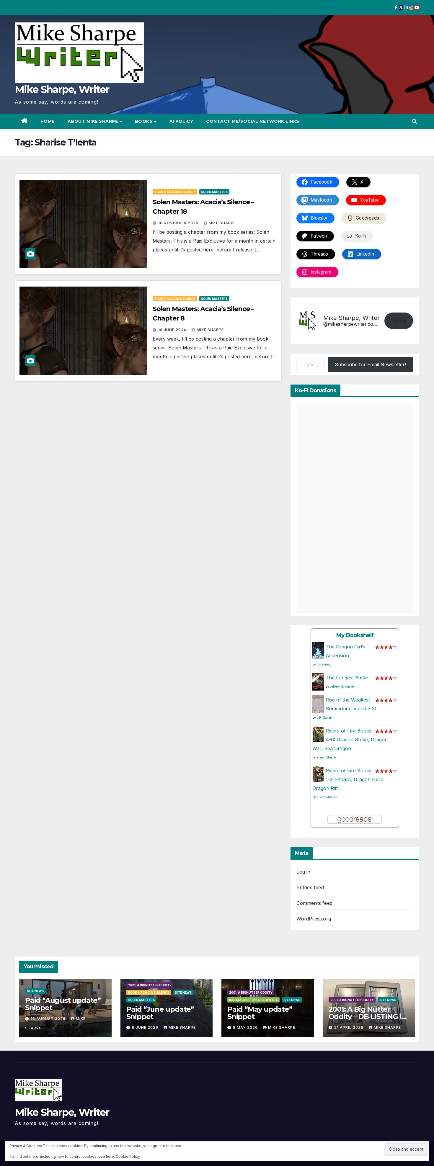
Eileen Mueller (327, 757)
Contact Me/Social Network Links (252, 121)
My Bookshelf (354, 635)
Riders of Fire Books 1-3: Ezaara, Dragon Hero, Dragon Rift (348, 779)
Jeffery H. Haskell (342, 686)
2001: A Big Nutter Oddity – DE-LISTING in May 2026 (367, 1016)
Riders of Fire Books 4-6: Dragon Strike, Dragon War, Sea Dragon (350, 739)
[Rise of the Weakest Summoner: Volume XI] (318, 704)
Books (144, 121)
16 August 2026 (49, 1018)
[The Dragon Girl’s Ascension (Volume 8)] (318, 650)
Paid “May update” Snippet (259, 1013)
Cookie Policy (128, 1156)
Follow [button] (398, 321)
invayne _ (324, 664)
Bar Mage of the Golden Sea (253, 1000)
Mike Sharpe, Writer (62, 89)
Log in (303, 872)
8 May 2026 (246, 1027)
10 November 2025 (179, 223)
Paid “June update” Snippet (160, 1013)
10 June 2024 (172, 330)
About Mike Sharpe (93, 121)
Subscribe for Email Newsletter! (370, 364)
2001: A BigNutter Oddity (150, 985)
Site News (35, 991)
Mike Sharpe (222, 223)
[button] (414, 121)
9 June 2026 (145, 1027)
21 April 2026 (349, 1027)
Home (47, 121)
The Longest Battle (347, 678)
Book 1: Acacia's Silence (174, 192)
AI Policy (181, 121)
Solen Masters (214, 192)
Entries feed (310, 887)
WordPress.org (313, 919)
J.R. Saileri (324, 717)
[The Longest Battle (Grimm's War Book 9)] (318, 681)
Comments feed (314, 903)
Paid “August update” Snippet (63, 1004)
